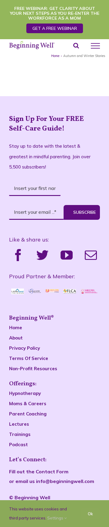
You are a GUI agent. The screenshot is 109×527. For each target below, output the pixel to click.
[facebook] (18, 255)
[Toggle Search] (76, 46)
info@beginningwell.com (65, 481)
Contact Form (52, 472)
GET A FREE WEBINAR (54, 28)
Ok (90, 513)
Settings (55, 518)
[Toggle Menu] (95, 46)
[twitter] (42, 255)
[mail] (91, 255)
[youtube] (67, 255)
